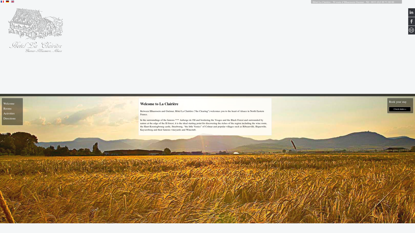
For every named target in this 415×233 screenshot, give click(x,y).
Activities (9, 113)
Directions (9, 118)
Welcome (8, 103)
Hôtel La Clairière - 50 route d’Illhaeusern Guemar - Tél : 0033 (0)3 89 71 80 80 (353, 2)
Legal (4, 133)
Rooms (7, 108)
